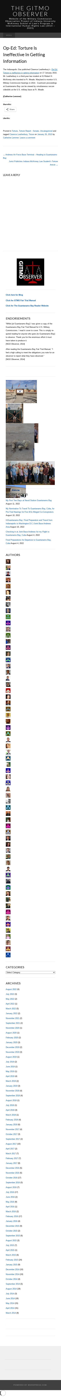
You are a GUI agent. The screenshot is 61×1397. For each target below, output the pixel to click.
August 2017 (11, 1144)
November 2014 (12, 1274)
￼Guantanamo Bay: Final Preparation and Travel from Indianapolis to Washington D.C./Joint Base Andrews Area (29, 523)
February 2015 (12, 1260)
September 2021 (13, 1023)
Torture (15, 131)
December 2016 (12, 1168)
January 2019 (11, 1086)
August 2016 (11, 1187)
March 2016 (11, 1211)
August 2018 (11, 1100)
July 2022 (10, 994)
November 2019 (12, 1052)
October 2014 (11, 1279)
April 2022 (10, 1004)
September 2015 (13, 1236)
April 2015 (10, 1250)
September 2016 (13, 1182)
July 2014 (10, 1293)
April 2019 (10, 1076)
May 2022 (10, 999)
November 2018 (12, 1091)
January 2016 (11, 1221)
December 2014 (12, 1269)
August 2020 (11, 1033)
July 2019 (10, 1062)
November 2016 (12, 1173)
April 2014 (10, 1308)
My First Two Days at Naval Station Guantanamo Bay (29, 500)
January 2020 (11, 1042)
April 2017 (10, 1149)
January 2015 (11, 1265)
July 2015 (10, 1245)
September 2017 (13, 1139)
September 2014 (13, 1284)
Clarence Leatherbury (18, 134)
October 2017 (11, 1134)
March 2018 (11, 1115)
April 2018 (10, 1110)
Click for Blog (14, 295)
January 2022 (11, 1013)
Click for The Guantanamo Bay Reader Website (27, 306)
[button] (21, 391)
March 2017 (11, 1153)
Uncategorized (46, 131)
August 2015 (11, 1240)
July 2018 (10, 1105)
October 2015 (11, 1231)
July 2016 (10, 1192)
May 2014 (10, 1303)
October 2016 (11, 1178)
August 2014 (11, 1289)
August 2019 (11, 1057)
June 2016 (10, 1197)
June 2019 (10, 1066)
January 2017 (11, 1163)
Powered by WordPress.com (30, 1385)
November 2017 (12, 1129)
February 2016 (12, 1216)
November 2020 (12, 1028)
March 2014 (11, 1313)
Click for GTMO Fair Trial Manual (21, 300)
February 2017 (12, 1158)
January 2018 (11, 1124)
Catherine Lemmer (11, 138)
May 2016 (10, 1202)
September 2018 (13, 1095)
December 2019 (12, 1047)
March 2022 (11, 1008)
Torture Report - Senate (29, 131)
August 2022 (11, 989)
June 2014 (10, 1298)
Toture (31, 134)
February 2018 (12, 1120)
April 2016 (10, 1207)
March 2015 (11, 1255)
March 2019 (11, 1081)
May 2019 (10, 1071)
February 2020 (12, 1037)
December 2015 (12, 1226)
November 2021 (12, 1018)
